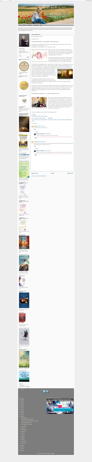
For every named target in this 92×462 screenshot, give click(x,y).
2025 (21, 401)
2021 (21, 407)
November (23, 426)
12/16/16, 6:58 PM (46, 150)
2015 (21, 445)
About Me (24, 25)
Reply (35, 129)
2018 (21, 412)
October (23, 428)
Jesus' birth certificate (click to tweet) (39, 116)
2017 (21, 414)
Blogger (52, 453)
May (22, 436)
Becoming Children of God (45, 119)
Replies (36, 131)
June (22, 434)
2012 (21, 450)
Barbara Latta (37, 119)
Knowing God (29, 25)
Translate (27, 386)
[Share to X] (50, 118)
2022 (21, 406)
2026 (21, 399)
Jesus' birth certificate (61, 119)
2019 (21, 411)
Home (20, 25)
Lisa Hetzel (36, 141)
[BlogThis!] (49, 118)
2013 (21, 448)
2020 (21, 409)
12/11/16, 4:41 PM (41, 126)
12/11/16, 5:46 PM (46, 133)
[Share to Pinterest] (52, 118)
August (22, 431)
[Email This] (48, 118)
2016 (21, 416)
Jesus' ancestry (54, 119)
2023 (21, 404)
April (22, 438)
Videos (41, 25)
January (23, 443)
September (23, 429)
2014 (21, 447)
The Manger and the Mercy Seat (27, 419)
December (23, 417)
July (22, 433)
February (23, 441)
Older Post (70, 173)
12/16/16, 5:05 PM (42, 141)
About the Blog (35, 25)
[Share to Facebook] (51, 118)
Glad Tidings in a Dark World (26, 424)
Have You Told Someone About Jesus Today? (30, 420)
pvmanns (36, 126)
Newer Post (34, 173)
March (22, 439)
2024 (21, 402)
